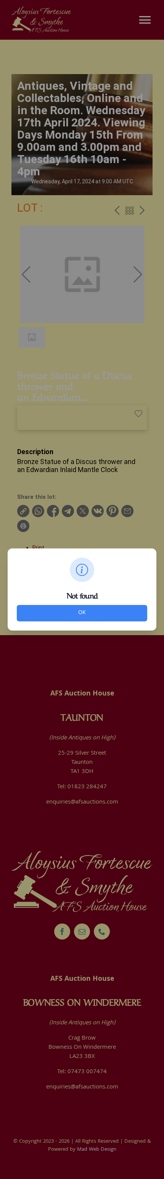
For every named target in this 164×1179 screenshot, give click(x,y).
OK (82, 613)
